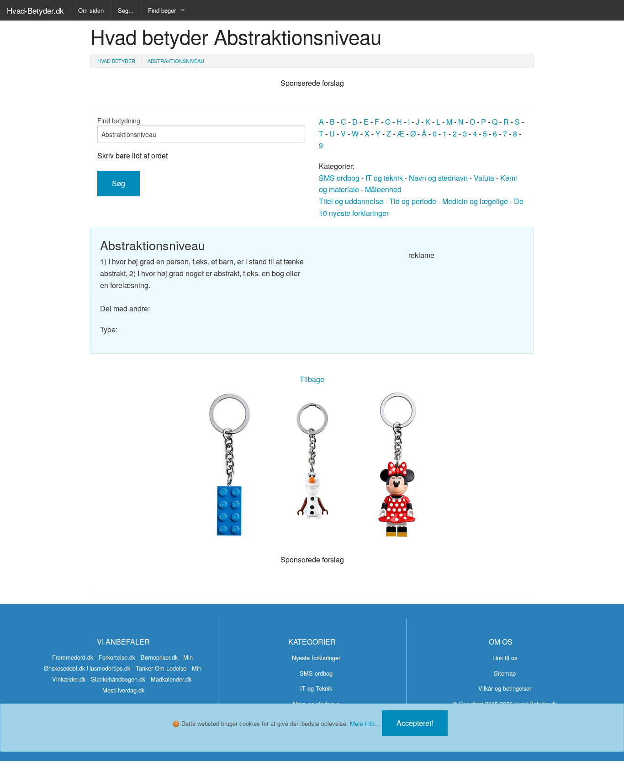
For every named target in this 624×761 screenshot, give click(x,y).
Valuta (484, 178)
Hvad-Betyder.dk (35, 10)
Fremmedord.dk (72, 657)
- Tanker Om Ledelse (159, 668)
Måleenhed (383, 189)
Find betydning (118, 120)
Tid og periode (412, 201)
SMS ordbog (339, 178)
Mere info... (365, 723)
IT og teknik (384, 178)
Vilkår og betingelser (504, 688)
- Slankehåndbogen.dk (116, 679)
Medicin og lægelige (475, 201)
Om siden (91, 10)
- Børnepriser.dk (157, 657)
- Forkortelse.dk (115, 657)
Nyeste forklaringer (316, 657)
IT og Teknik (316, 688)
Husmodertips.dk (108, 668)
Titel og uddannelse (351, 201)
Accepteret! (415, 723)
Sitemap (505, 673)
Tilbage (312, 379)
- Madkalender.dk (169, 679)
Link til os (504, 657)
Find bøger (162, 10)
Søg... (126, 10)
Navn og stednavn (438, 178)
